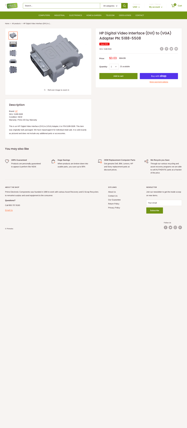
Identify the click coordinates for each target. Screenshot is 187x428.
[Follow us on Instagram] (175, 227)
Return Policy (113, 204)
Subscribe (154, 210)
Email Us (9, 210)
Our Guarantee (114, 200)
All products (16, 23)
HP (16, 111)
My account (154, 7)
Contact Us (113, 196)
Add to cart (118, 76)
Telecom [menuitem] (110, 15)
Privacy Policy (114, 208)
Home (7, 23)
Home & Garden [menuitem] (93, 15)
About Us (112, 192)
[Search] (124, 5)
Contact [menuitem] (139, 15)
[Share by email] (176, 49)
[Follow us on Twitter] (170, 227)
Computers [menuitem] (44, 15)
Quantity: (103, 66)
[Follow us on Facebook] (165, 227)
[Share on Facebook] (161, 49)
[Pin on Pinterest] (166, 49)
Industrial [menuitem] (59, 15)
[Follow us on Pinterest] (180, 227)
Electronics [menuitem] (75, 15)
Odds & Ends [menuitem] (125, 15)
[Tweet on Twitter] (171, 49)
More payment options (159, 82)
